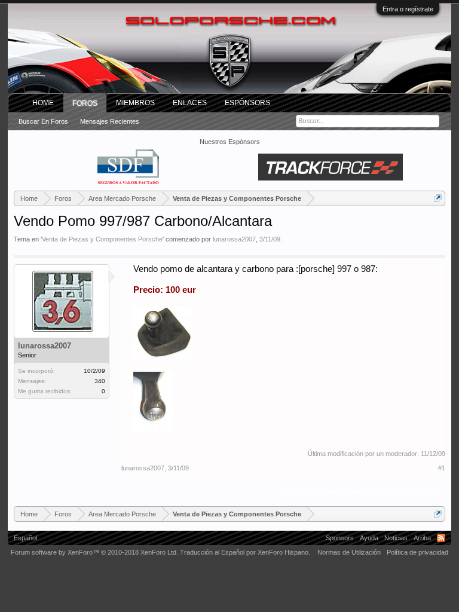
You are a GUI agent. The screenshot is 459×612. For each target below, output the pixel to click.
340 (99, 381)
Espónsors (247, 103)
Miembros (135, 103)
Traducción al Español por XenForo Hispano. (245, 552)
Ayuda (369, 537)
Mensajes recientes (109, 121)
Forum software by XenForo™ (94, 552)
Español (25, 537)
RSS (441, 538)
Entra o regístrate (407, 9)
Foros (84, 103)
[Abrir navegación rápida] (438, 198)
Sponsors (340, 537)
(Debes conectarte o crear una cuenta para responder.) (364, 490)
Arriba (422, 537)
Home (43, 103)
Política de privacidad (417, 552)
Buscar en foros (43, 121)
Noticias (396, 537)
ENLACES (190, 103)
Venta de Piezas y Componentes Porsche (102, 239)
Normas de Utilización (349, 552)
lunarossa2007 (234, 239)
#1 (441, 468)
